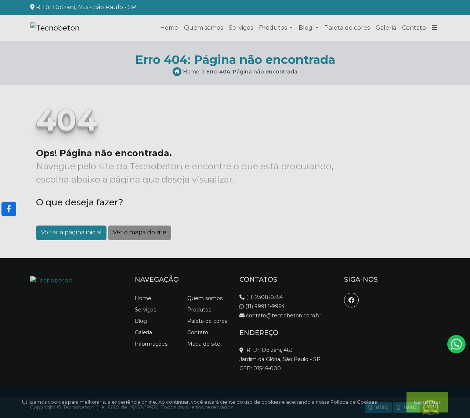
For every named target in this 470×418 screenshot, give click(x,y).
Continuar (427, 402)
